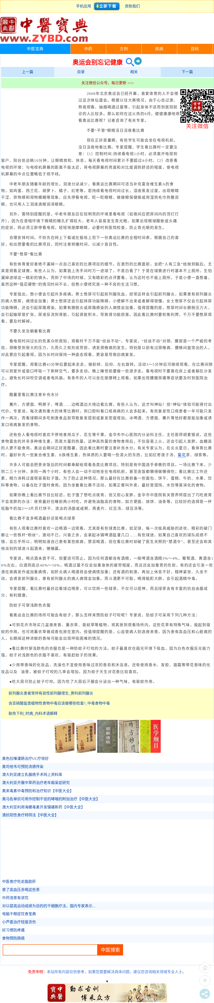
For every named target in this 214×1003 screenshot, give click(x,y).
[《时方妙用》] (129, 751)
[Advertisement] (38, 120)
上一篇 (27, 72)
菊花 (182, 455)
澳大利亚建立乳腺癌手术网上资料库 (32, 775)
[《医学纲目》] (150, 751)
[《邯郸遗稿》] (107, 751)
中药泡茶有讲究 (15, 898)
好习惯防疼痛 (13, 930)
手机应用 (84, 6)
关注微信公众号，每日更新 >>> (107, 83)
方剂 (124, 49)
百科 (195, 49)
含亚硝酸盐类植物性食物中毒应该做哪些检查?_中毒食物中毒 (59, 703)
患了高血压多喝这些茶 (21, 890)
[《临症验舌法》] (64, 751)
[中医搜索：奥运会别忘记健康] (128, 62)
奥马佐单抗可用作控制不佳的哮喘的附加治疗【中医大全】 (51, 799)
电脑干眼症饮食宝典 (19, 914)
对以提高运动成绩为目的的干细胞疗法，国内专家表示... (49, 906)
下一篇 (187, 72)
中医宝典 (35, 49)
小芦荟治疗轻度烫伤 (19, 922)
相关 (134, 72)
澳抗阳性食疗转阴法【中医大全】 (30, 815)
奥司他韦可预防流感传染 (22, 767)
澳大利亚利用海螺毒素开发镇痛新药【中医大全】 (43, 807)
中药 (88, 49)
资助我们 (132, 6)
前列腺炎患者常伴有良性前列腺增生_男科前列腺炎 (51, 693)
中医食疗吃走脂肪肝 (19, 882)
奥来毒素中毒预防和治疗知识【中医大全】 (38, 791)
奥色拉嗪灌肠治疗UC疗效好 (25, 759)
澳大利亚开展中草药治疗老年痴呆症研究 (36, 783)
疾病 (159, 49)
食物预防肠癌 (13, 938)
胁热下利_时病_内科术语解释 (33, 713)
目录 (81, 72)
